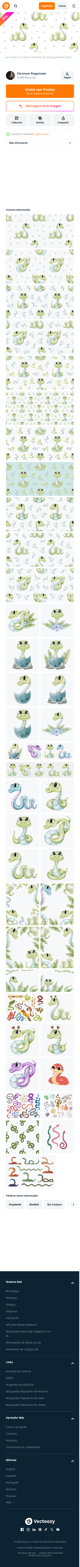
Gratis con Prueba (40, 91)
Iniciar (62, 5)
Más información (18, 141)
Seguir (67, 77)
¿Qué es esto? (42, 134)
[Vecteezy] (6, 6)
